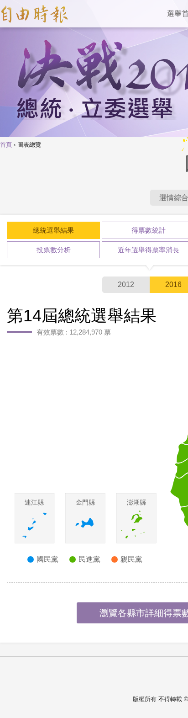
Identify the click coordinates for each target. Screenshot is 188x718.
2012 (126, 284)
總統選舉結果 (53, 230)
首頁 (6, 145)
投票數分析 (54, 250)
